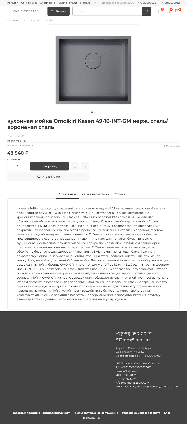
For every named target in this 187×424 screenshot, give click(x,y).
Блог (167, 412)
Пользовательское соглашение (96, 412)
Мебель (85, 2)
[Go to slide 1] (92, 112)
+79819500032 (147, 2)
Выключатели (67, 2)
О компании (91, 418)
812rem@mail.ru (133, 339)
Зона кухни (31, 20)
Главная (12, 20)
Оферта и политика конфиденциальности (42, 412)
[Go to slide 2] (95, 112)
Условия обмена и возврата (141, 412)
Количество (14, 159)
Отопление (47, 2)
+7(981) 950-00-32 (134, 333)
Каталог (12, 2)
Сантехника (29, 2)
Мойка (49, 20)
